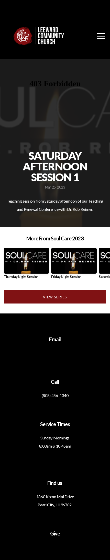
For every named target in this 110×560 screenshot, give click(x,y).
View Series (55, 296)
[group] (26, 265)
